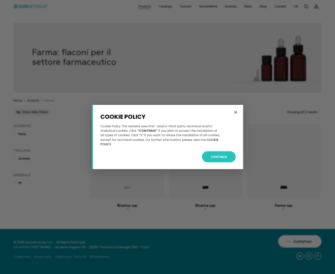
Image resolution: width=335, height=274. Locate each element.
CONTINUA (219, 157)
